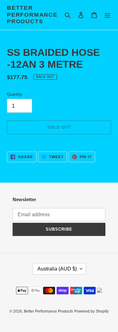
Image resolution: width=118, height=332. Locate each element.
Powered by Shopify (91, 311)
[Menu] (107, 15)
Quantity (14, 94)
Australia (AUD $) (57, 268)
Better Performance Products (32, 14)
